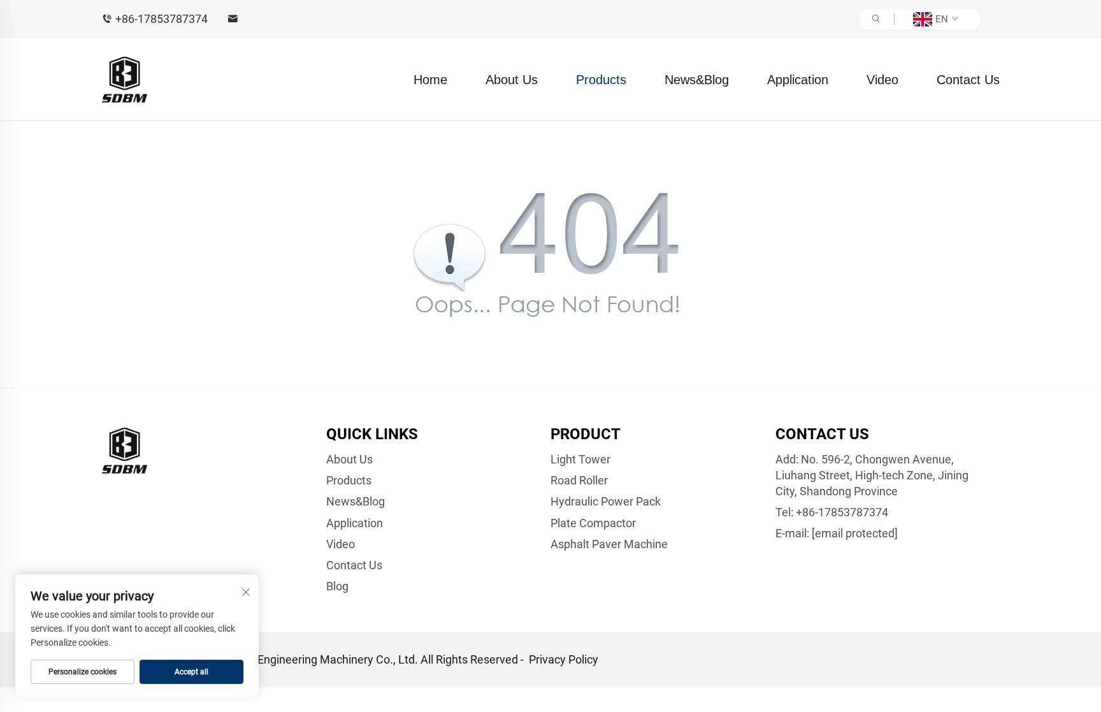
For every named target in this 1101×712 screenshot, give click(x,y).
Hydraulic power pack (605, 501)
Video (882, 80)
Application (797, 80)
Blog (337, 586)
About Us (512, 80)
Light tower (580, 459)
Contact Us (968, 80)
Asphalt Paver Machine (609, 544)
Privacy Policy (563, 659)
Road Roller (579, 480)
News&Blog (697, 80)
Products (601, 80)
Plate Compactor (593, 523)
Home (430, 80)
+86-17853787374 (161, 18)
